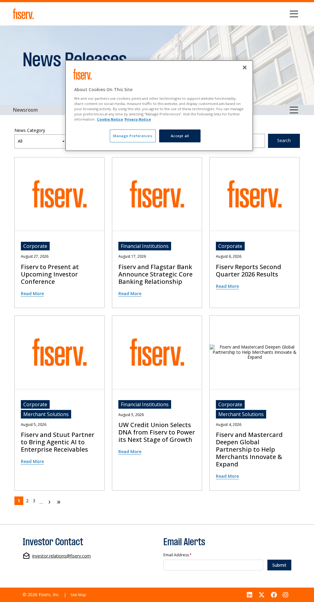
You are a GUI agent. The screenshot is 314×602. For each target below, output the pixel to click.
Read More (32, 293)
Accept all (180, 135)
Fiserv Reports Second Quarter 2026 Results (248, 270)
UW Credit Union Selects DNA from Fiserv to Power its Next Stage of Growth (156, 432)
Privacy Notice (137, 119)
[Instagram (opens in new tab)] (285, 595)
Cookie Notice (110, 119)
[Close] (244, 67)
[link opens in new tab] (24, 13)
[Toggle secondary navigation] (294, 110)
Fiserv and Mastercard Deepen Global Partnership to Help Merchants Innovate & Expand (249, 449)
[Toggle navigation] (294, 14)
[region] (159, 105)
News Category (29, 130)
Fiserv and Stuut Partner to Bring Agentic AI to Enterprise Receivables (57, 442)
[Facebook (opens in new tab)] (274, 595)
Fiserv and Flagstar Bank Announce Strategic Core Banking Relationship (155, 274)
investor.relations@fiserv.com (61, 556)
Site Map (78, 594)
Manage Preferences (132, 135)
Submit (279, 565)
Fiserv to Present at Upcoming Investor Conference (50, 274)
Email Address (177, 555)
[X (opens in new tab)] (261, 595)
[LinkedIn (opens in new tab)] (250, 595)
